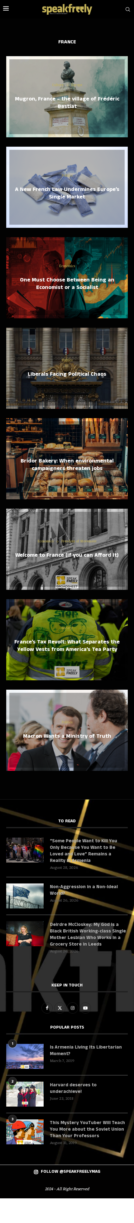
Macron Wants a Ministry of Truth (67, 736)
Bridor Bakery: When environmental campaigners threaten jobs (67, 464)
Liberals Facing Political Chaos (67, 374)
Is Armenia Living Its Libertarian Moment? (86, 1050)
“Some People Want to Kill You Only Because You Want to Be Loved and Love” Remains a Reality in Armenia (83, 851)
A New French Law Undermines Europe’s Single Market (67, 193)
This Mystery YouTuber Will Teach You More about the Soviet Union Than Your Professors (87, 1129)
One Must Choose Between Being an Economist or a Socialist (67, 283)
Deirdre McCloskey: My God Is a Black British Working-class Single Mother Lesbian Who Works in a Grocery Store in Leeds (88, 934)
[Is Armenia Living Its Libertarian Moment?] (25, 1056)
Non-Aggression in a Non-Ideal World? (84, 890)
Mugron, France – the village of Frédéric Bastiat (67, 102)
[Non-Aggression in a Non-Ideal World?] (25, 895)
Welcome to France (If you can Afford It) (67, 555)
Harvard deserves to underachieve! (73, 1088)
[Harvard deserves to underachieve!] (25, 1094)
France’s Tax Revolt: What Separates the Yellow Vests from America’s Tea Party (67, 645)
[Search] (128, 9)
